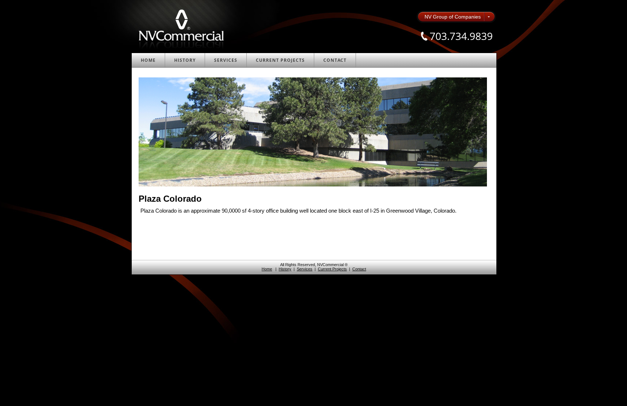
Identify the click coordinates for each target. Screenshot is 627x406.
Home (148, 60)
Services (225, 60)
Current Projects (280, 60)
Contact (335, 60)
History (185, 60)
